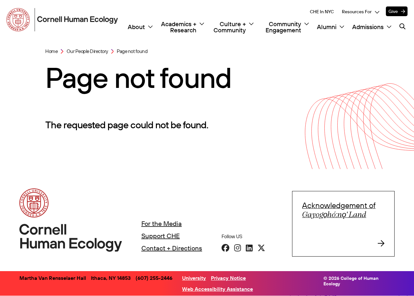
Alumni (326, 27)
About (136, 27)
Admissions (368, 27)
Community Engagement (283, 27)
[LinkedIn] (249, 248)
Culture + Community (229, 27)
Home (51, 51)
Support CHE (160, 236)
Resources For (357, 11)
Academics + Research (178, 27)
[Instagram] (237, 248)
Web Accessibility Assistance (217, 289)
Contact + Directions (171, 248)
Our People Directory (87, 51)
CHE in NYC (322, 11)
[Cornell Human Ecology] (19, 19)
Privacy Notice (228, 278)
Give (393, 11)
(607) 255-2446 (154, 278)
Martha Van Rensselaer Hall (52, 278)
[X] (261, 248)
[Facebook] (225, 248)
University (194, 278)
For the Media (161, 223)
